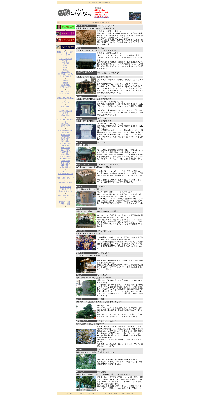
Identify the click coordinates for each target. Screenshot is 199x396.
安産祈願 (65, 63)
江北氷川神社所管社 (65, 130)
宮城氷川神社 (65, 161)
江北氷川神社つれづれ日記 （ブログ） (65, 100)
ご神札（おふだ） (65, 91)
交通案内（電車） (65, 204)
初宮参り (65, 61)
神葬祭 (65, 83)
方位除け (65, 67)
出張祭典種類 (65, 85)
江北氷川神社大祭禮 (65, 174)
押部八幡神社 (65, 141)
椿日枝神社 (65, 146)
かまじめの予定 (65, 187)
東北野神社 (65, 137)
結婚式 (65, 70)
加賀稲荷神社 (65, 154)
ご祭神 (65, 113)
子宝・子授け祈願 (65, 59)
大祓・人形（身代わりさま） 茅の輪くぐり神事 (65, 180)
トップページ (65, 106)
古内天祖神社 (65, 139)
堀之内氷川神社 (65, 143)
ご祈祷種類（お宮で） (65, 74)
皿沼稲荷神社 (65, 150)
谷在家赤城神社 (65, 152)
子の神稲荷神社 (65, 159)
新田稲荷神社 (65, 165)
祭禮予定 (65, 172)
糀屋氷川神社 (65, 135)
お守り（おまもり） (65, 93)
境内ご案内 (65, 115)
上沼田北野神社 (65, 156)
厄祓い (65, 65)
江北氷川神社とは (65, 111)
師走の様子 (65, 124)
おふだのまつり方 (65, 191)
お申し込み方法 (65, 76)
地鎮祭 (65, 80)
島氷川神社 (65, 132)
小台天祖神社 (65, 163)
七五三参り (65, 72)
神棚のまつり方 (65, 189)
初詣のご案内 (65, 126)
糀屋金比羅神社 (65, 167)
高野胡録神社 (65, 148)
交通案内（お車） (65, 202)
